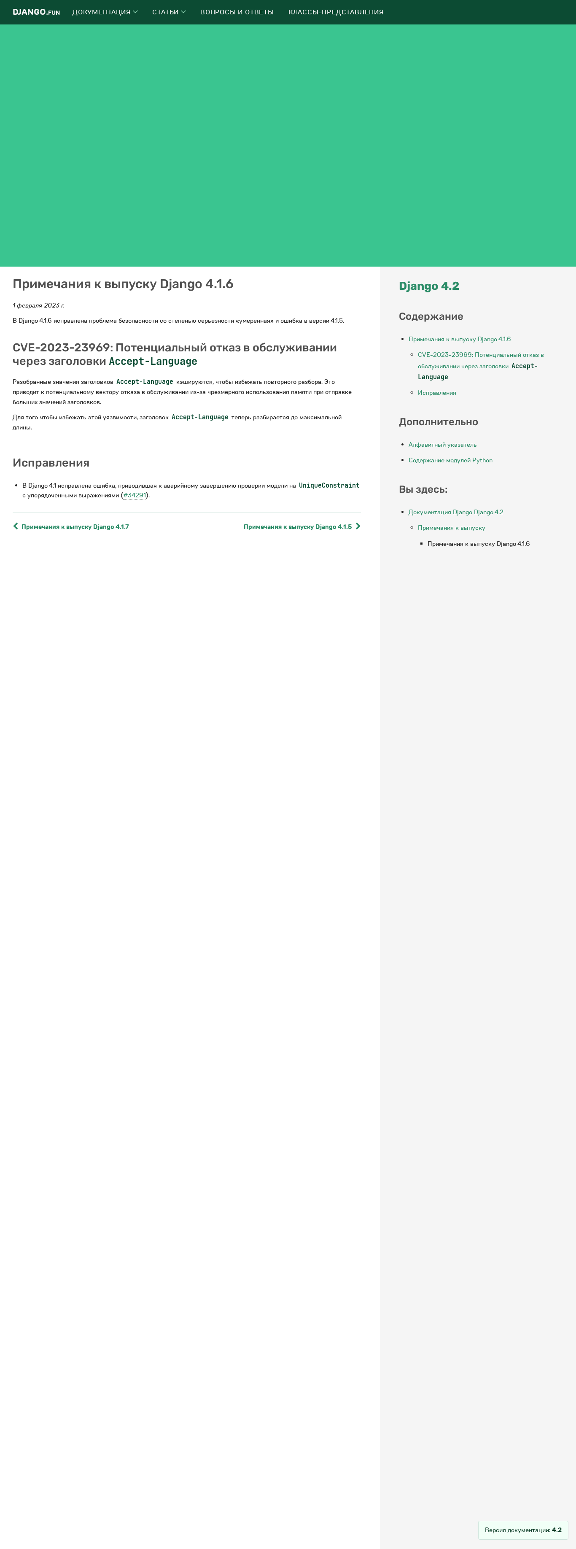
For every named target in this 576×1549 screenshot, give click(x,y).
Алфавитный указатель (443, 444)
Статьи (166, 12)
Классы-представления (336, 12)
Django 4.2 (429, 286)
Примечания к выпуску (451, 528)
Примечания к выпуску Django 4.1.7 (74, 527)
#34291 (134, 495)
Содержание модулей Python (451, 460)
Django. (36, 12)
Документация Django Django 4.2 (456, 512)
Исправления (437, 393)
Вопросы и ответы (237, 12)
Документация (103, 12)
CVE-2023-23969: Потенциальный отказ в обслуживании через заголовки (481, 366)
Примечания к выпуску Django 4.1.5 (299, 527)
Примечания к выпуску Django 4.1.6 (460, 339)
